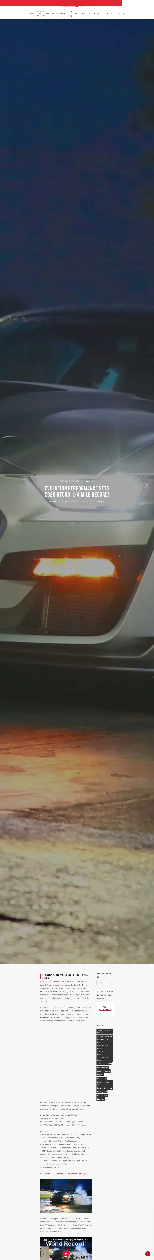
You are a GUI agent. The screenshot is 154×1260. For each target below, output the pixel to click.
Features (100, 1075)
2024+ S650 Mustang (104, 1064)
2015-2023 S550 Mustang (70, 482)
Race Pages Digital (79, 1174)
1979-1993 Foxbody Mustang (104, 1041)
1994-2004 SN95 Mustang (103, 1047)
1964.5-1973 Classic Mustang (104, 1031)
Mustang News (88, 482)
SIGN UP (90, 1249)
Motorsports (101, 1078)
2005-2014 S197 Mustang (102, 1053)
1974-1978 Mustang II (104, 1036)
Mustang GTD (102, 1092)
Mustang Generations (104, 1088)
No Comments (86, 501)
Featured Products (103, 1071)
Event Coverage (102, 1067)
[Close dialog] (149, 1212)
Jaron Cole (56, 501)
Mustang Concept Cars (103, 1083)
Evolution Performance (49, 982)
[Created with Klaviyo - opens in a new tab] (111, 1256)
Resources (100, 1099)
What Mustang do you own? (86, 1238)
